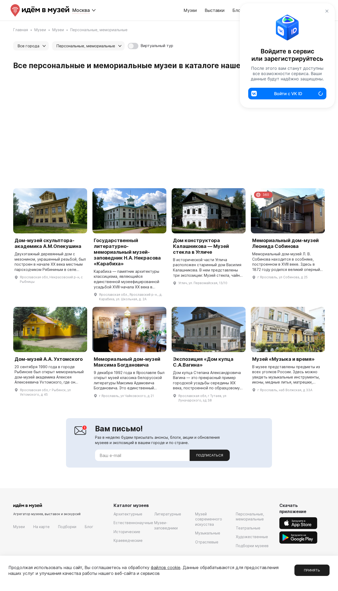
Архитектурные (128, 514)
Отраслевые (206, 542)
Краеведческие (128, 540)
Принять (312, 570)
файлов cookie (165, 567)
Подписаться (209, 455)
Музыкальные (207, 533)
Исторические (127, 531)
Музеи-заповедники (166, 525)
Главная (20, 29)
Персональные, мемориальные (250, 516)
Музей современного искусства (208, 519)
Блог (89, 526)
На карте (41, 526)
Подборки (67, 526)
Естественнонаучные (133, 522)
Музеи (190, 10)
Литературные (167, 514)
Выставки (214, 10)
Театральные (248, 528)
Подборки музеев (252, 545)
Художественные (252, 536)
